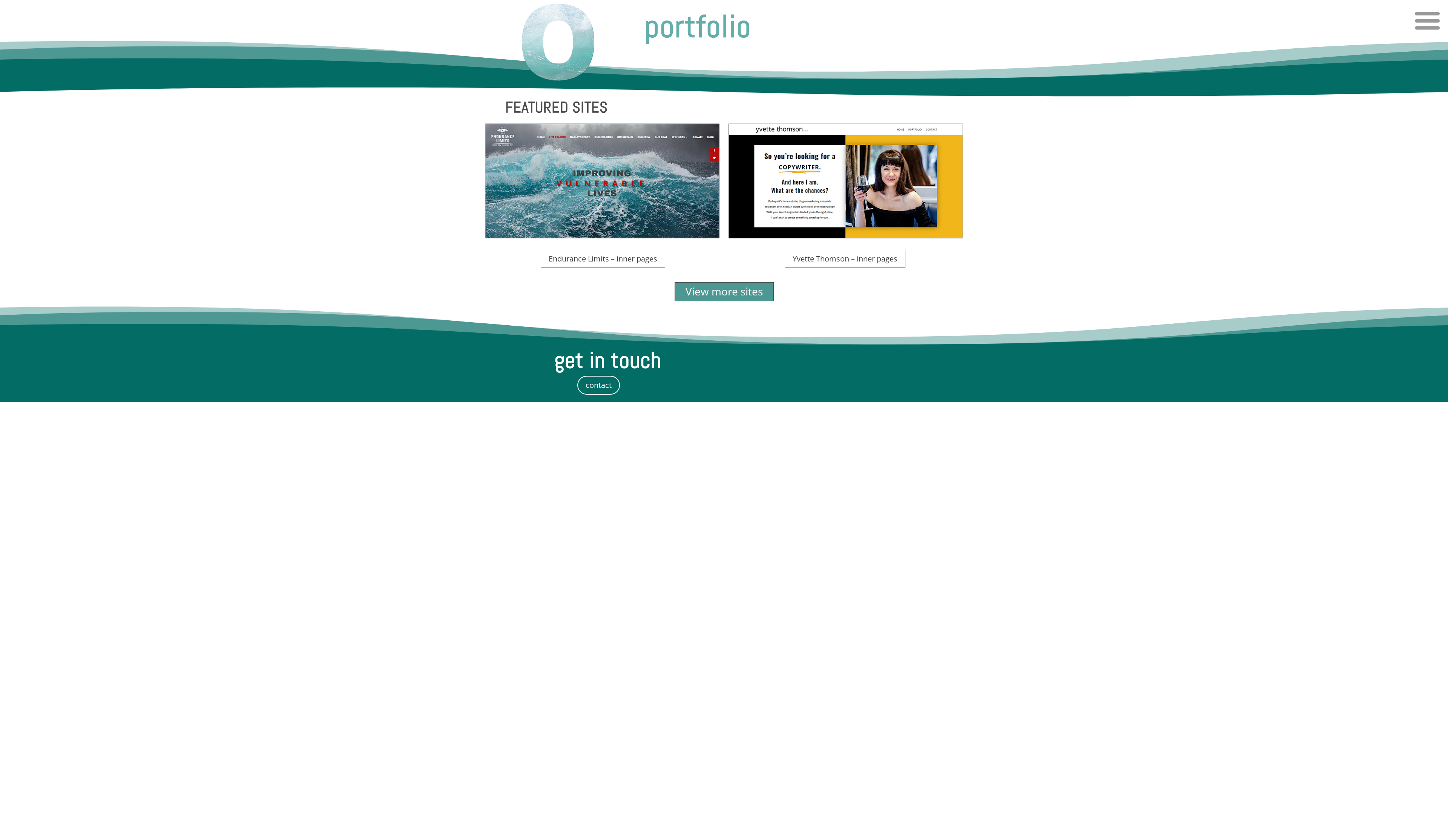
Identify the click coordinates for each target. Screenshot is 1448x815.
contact (599, 385)
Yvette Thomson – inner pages (845, 259)
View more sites (724, 291)
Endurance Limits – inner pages (603, 259)
